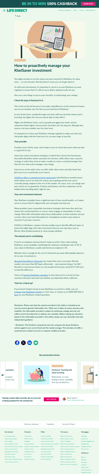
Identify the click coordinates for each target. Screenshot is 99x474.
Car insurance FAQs (46, 451)
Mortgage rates (85, 444)
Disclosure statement (64, 10)
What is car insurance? (66, 454)
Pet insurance (27, 456)
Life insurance (28, 436)
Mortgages (27, 441)
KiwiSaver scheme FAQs (47, 456)
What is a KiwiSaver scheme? (67, 459)
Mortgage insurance (29, 451)
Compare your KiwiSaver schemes (13, 459)
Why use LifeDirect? (46, 459)
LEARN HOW (88, 4)
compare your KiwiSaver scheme (28, 292)
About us (83, 457)
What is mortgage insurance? (67, 451)
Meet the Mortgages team (87, 441)
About (75, 10)
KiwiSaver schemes (29, 459)
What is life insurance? (66, 436)
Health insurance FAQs (47, 438)
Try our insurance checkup (11, 461)
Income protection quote (11, 444)
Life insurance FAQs (46, 436)
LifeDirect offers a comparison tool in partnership (35, 178)
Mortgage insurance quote (11, 451)
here (16, 295)
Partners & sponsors (86, 470)
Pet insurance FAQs (46, 454)
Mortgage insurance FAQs (47, 449)
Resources (84, 459)
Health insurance (28, 438)
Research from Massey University (28, 261)
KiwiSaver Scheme (20, 60)
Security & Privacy (68, 424)
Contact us (84, 464)
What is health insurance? (67, 438)
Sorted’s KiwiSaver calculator (35, 275)
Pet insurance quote (10, 456)
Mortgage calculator (86, 446)
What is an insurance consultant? (69, 464)
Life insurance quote (10, 436)
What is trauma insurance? (67, 449)
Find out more (85, 449)
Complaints (50, 424)
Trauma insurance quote (11, 449)
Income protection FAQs (47, 441)
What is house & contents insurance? (70, 446)
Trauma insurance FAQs (47, 446)
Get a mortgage (8, 441)
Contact (81, 10)
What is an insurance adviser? (68, 461)
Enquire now (84, 438)
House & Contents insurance (31, 446)
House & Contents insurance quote (14, 446)
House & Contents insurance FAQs (50, 444)
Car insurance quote (10, 454)
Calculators (84, 462)
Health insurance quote (11, 438)
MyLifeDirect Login (86, 472)
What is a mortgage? (65, 441)
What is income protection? (67, 444)
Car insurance (28, 454)
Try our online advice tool (75, 400)
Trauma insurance (29, 449)
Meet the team (85, 467)
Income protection (29, 444)
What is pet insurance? (66, 456)
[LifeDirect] (17, 10)
